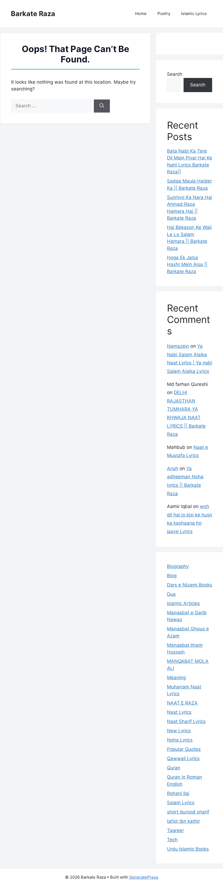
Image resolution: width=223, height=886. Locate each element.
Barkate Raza (33, 14)
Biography (178, 566)
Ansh (172, 468)
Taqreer (175, 830)
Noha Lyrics (180, 740)
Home (141, 13)
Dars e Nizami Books (189, 585)
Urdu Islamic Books (188, 849)
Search (174, 74)
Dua (171, 594)
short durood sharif (188, 812)
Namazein (178, 346)
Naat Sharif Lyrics (186, 721)
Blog (171, 575)
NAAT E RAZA (182, 703)
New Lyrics (179, 730)
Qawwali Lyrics (183, 758)
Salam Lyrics (180, 802)
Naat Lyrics (179, 712)
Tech (172, 839)
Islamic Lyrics (194, 13)
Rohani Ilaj (178, 793)
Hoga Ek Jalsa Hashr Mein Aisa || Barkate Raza (187, 264)
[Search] (102, 106)
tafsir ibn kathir (183, 821)
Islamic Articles (183, 603)
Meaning (176, 677)
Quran (173, 767)
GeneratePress (143, 877)
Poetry (163, 13)
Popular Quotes (184, 749)
